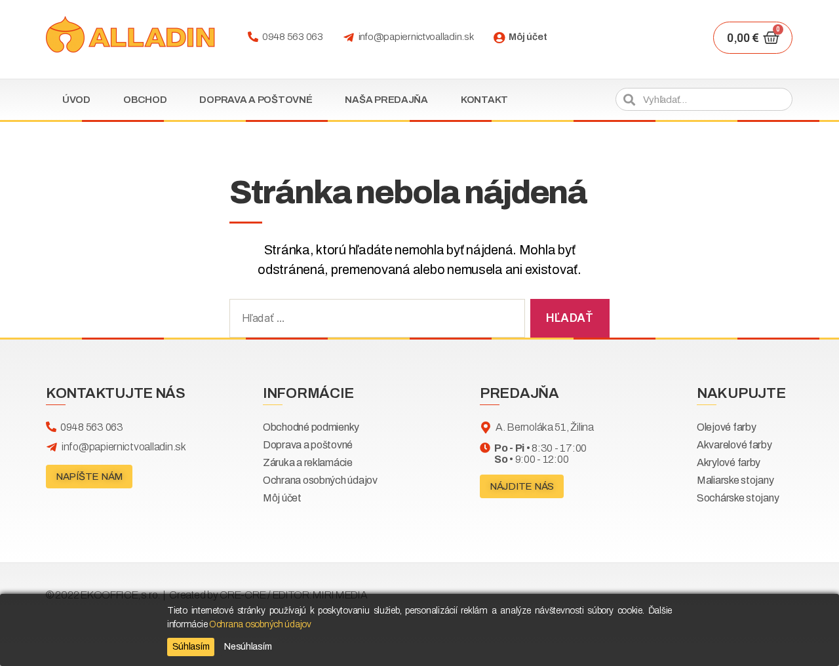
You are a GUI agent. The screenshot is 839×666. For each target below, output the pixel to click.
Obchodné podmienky (311, 427)
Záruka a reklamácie (308, 462)
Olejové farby (726, 427)
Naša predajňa (386, 99)
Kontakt (484, 99)
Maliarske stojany (735, 480)
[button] (89, 476)
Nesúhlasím (247, 647)
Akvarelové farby (734, 444)
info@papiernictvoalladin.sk (416, 36)
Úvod (76, 99)
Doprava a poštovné (255, 99)
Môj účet (528, 36)
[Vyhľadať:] (374, 321)
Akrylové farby (728, 462)
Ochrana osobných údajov (320, 480)
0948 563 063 (292, 36)
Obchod (144, 99)
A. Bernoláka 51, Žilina (545, 427)
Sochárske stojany (738, 497)
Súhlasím (191, 647)
